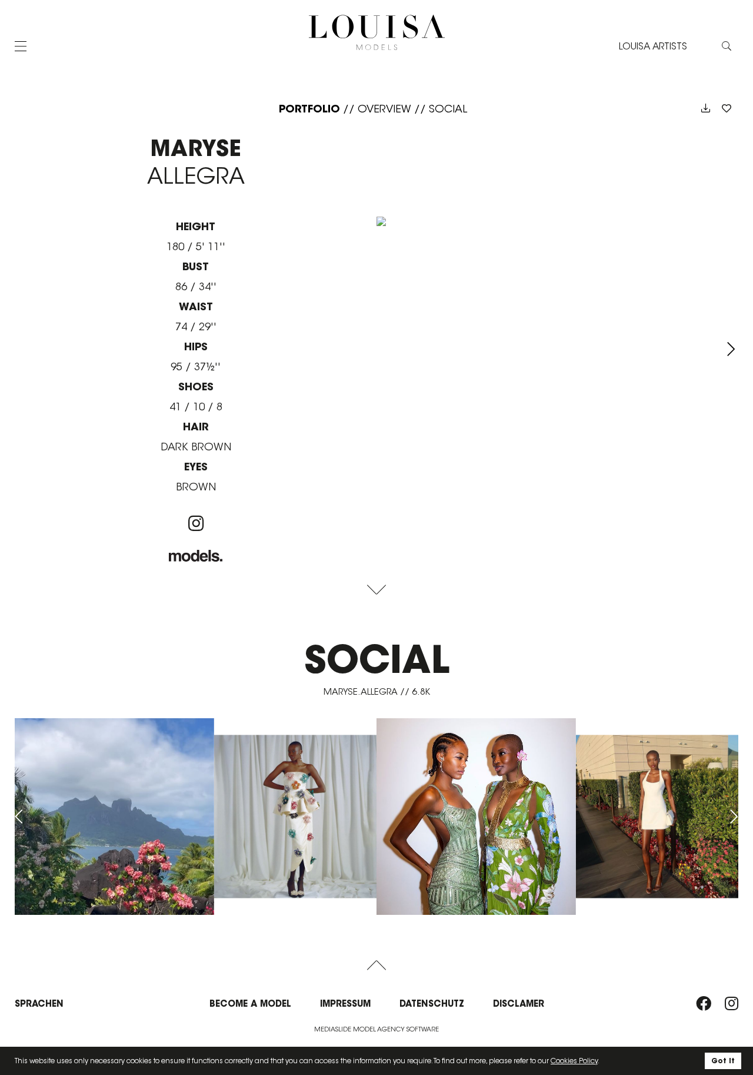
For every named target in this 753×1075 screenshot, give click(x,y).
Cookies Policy (574, 1060)
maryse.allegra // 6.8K (377, 691)
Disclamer (518, 1003)
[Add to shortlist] (726, 108)
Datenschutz (431, 1003)
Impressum (345, 1003)
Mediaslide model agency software (376, 1029)
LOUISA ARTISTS (653, 46)
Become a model (250, 1003)
